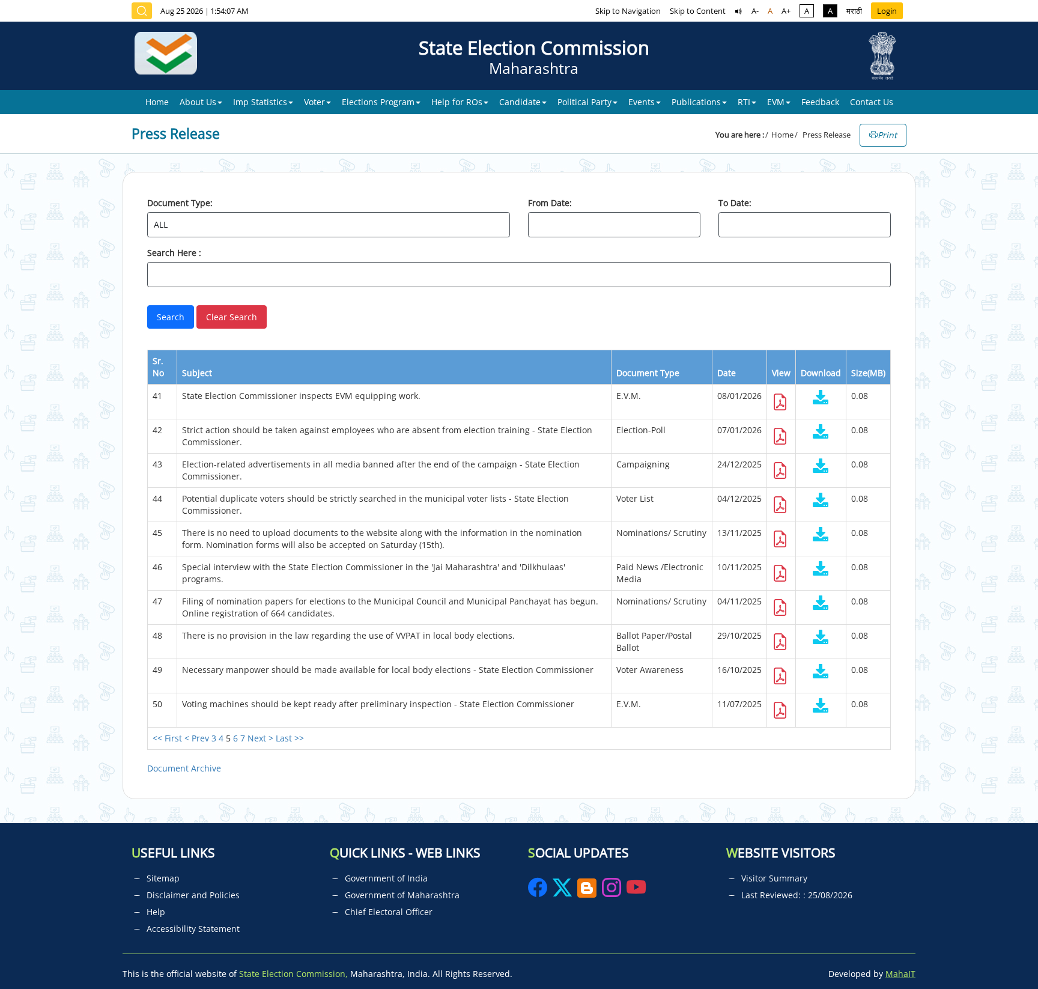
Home (157, 102)
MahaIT (900, 973)
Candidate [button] (520, 102)
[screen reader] (738, 10)
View (781, 373)
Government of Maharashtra (402, 895)
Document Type (647, 373)
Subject (197, 373)
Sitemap (163, 878)
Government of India (386, 878)
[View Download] (821, 398)
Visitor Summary (774, 878)
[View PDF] (780, 405)
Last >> (290, 738)
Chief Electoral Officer (388, 911)
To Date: (734, 202)
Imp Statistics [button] (260, 102)
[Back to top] (1001, 952)
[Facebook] (539, 891)
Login (887, 10)
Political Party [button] (584, 102)
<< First (167, 738)
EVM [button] (776, 102)
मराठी (854, 10)
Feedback (820, 102)
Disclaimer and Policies (193, 895)
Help (156, 911)
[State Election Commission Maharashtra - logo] (170, 56)
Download (821, 373)
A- (755, 10)
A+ (786, 10)
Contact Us (871, 102)
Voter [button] (314, 102)
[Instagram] (613, 891)
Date (726, 373)
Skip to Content (698, 10)
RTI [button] (744, 102)
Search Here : (174, 252)
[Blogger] (586, 891)
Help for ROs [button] (456, 102)
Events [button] (641, 102)
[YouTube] (636, 891)
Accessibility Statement (193, 928)
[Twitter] (562, 891)
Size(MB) (868, 373)
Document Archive (184, 768)
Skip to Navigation (628, 10)
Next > (260, 738)
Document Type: (180, 202)
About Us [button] (198, 102)
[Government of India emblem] (882, 56)
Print (887, 135)
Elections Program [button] (378, 102)
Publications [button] (696, 102)
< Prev (196, 738)
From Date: (550, 202)
